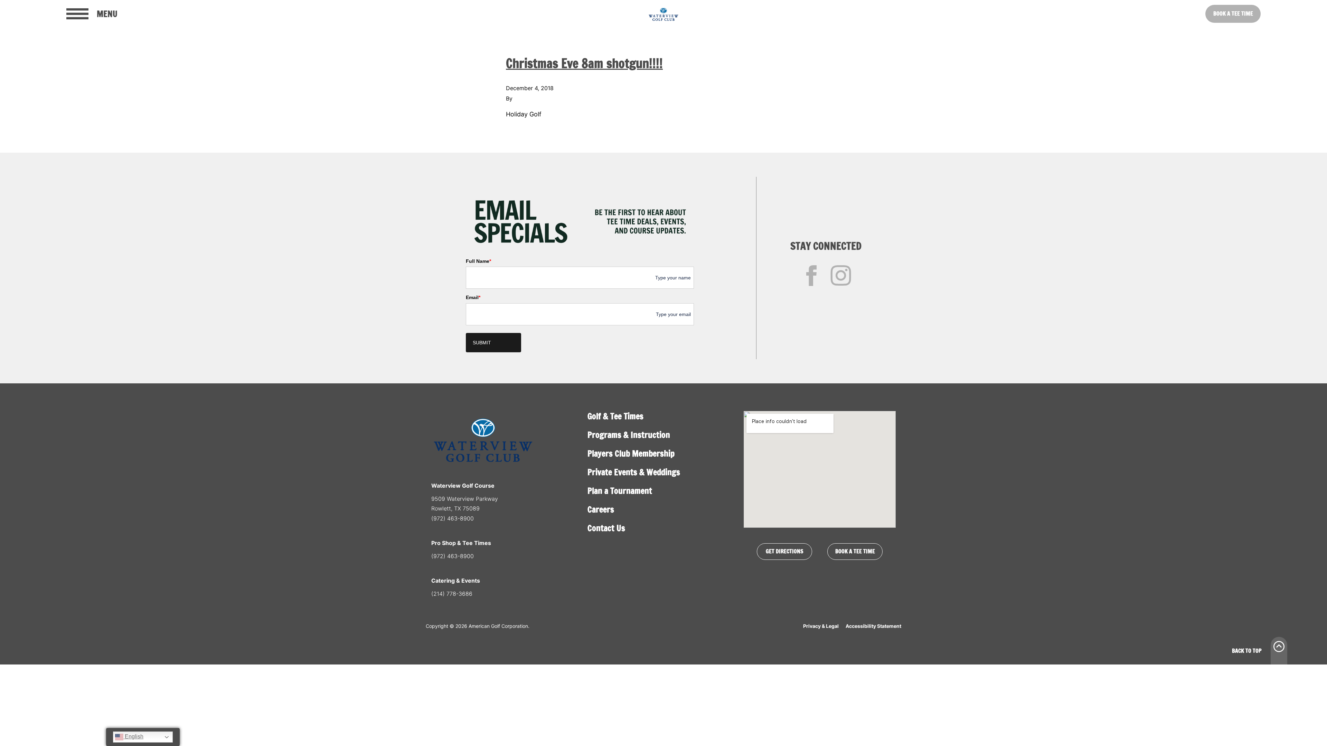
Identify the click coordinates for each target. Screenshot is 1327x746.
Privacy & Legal (821, 626)
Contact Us (606, 528)
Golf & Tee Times (615, 416)
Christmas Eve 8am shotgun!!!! (584, 63)
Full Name (478, 261)
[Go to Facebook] (811, 275)
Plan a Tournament (619, 491)
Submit (482, 342)
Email (473, 297)
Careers (600, 509)
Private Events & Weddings (633, 472)
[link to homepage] (663, 14)
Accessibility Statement (873, 626)
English (133, 736)
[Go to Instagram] (840, 275)
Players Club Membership (631, 453)
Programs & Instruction (628, 435)
